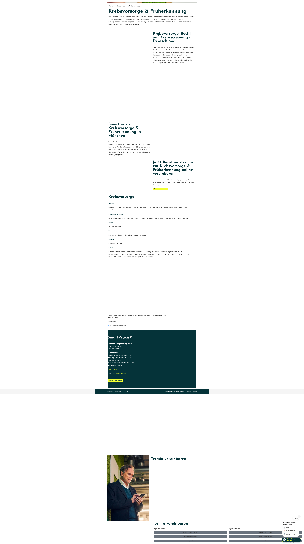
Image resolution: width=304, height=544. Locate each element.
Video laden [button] (112, 322)
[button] (290, 527)
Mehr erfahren (113, 318)
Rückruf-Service (113, 369)
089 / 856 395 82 (120, 373)
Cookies (126, 391)
